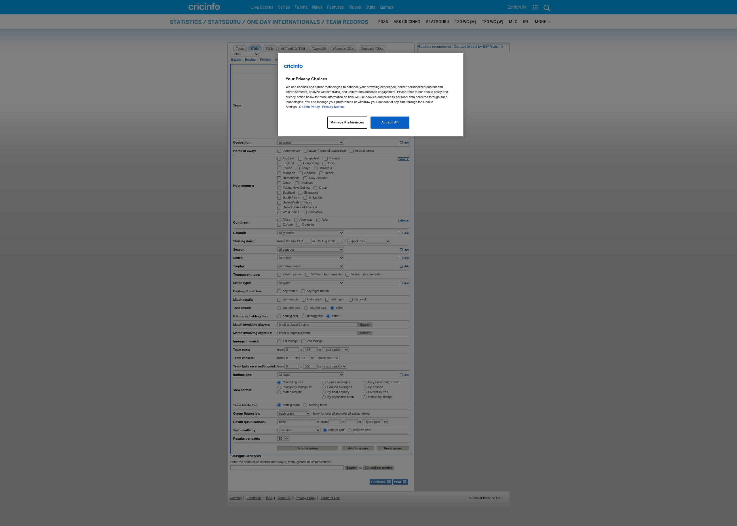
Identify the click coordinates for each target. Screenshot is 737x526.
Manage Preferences (347, 122)
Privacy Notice (333, 106)
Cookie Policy (310, 106)
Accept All (390, 122)
